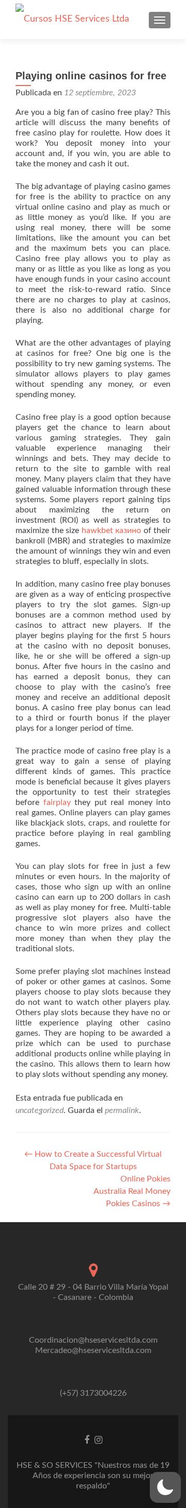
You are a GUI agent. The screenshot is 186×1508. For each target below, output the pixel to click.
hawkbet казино (112, 530)
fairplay (57, 802)
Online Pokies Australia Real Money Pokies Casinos (132, 1191)
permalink (122, 1110)
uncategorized (40, 1110)
